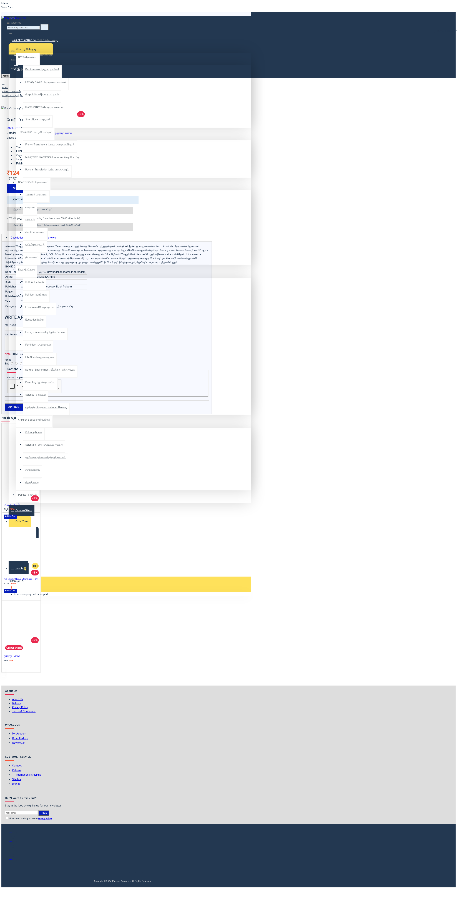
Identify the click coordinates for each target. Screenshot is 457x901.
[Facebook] (13, 833)
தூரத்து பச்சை (12, 655)
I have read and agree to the (30, 818)
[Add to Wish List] (6, 521)
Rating (8, 359)
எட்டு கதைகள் (12, 504)
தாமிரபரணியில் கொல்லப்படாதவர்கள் (22, 578)
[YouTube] (13, 859)
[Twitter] (13, 842)
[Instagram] (13, 851)
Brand (5, 87)
